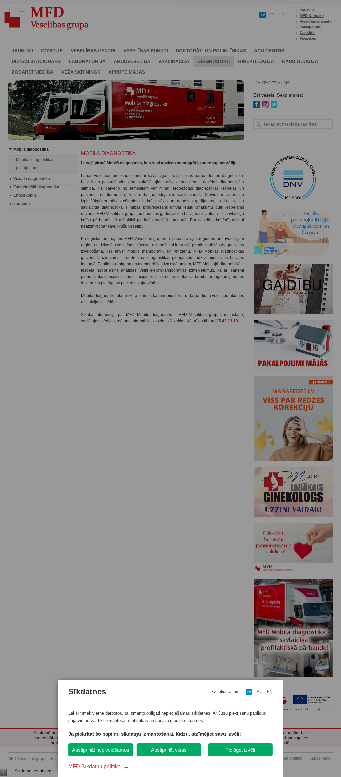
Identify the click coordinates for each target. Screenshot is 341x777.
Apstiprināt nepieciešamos (100, 750)
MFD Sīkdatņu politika (98, 766)
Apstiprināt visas (169, 750)
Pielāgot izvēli (240, 750)
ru (260, 691)
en (270, 691)
